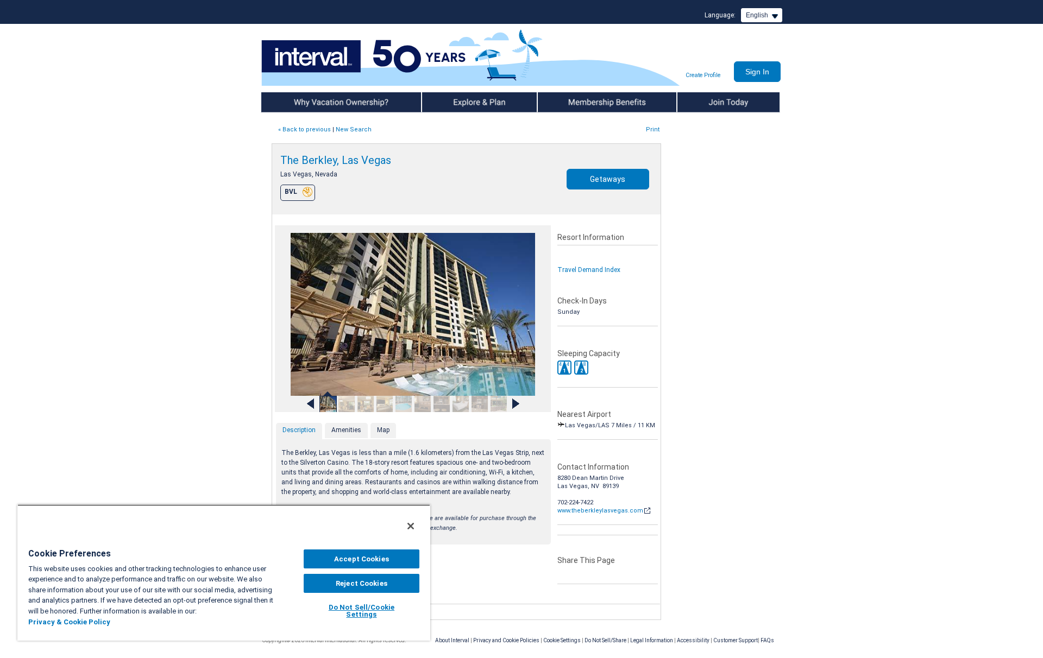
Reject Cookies (361, 583)
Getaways (607, 179)
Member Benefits (564, 102)
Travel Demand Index (588, 270)
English (757, 15)
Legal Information (651, 640)
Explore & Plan (444, 102)
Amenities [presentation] (346, 430)
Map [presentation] (383, 430)
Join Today (694, 102)
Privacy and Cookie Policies (506, 640)
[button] (564, 367)
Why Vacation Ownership (300, 102)
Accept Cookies (361, 559)
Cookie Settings (562, 640)
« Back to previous (304, 129)
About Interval (452, 640)
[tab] (299, 431)
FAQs (767, 640)
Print (652, 129)
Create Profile (703, 75)
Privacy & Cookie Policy (69, 622)
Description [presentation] (299, 430)
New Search (354, 129)
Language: (720, 15)
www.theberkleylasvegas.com (600, 510)
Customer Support (735, 640)
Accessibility (693, 640)
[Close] (411, 526)
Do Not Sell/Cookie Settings (361, 610)
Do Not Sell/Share (605, 640)
